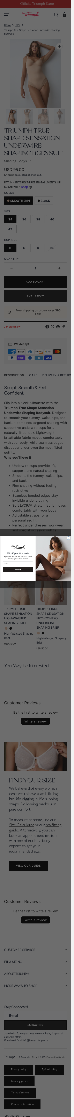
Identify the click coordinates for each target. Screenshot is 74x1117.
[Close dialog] (68, 538)
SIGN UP (18, 569)
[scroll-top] (62, 1108)
